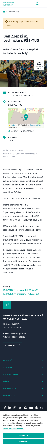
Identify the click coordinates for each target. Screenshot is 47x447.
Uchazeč (7, 360)
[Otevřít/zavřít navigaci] (42, 4)
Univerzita (9, 395)
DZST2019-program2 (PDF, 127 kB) (22, 294)
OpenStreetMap (35, 125)
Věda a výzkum (10, 374)
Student (7, 367)
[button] (26, 117)
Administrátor (16, 150)
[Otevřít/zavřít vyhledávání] (37, 4)
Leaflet (12, 125)
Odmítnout (23, 441)
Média (6, 381)
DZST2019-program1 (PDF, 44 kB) (22, 290)
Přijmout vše (23, 435)
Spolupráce (9, 388)
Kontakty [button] (11, 345)
